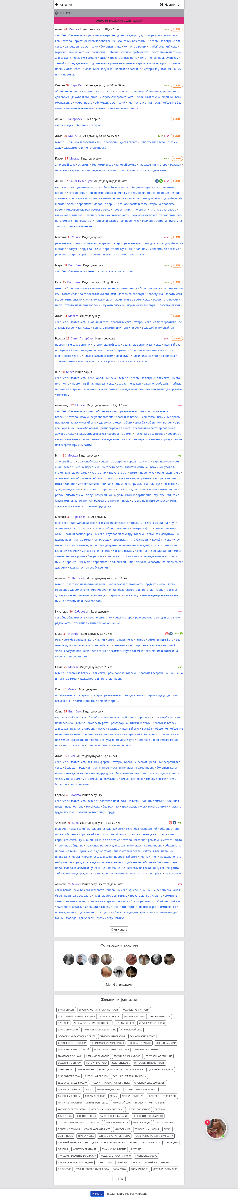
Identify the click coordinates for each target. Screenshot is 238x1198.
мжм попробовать (156, 383)
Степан (60, 85)
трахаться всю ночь (123, 58)
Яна (57, 372)
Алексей (60, 578)
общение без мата (166, 1042)
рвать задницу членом (108, 873)
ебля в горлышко (105, 478)
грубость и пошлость (160, 584)
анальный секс (65, 165)
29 (69, 578)
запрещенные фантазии (81, 46)
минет (101, 640)
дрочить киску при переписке (87, 562)
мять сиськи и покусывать (100, 779)
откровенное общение (142, 91)
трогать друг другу (99, 506)
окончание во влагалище (154, 551)
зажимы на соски (139, 868)
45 (64, 282)
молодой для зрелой (80, 918)
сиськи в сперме (132, 779)
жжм (58, 534)
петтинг (139, 840)
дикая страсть (129, 142)
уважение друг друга (120, 740)
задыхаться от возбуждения (89, 567)
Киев (75, 823)
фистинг (83, 165)
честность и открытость (144, 102)
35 (66, 158)
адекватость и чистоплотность (117, 108)
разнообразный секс (122, 673)
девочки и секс (124, 645)
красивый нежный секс (123, 728)
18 (64, 119)
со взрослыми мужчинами (98, 294)
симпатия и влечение (79, 108)
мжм (58, 640)
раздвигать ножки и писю (111, 500)
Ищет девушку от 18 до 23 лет (100, 29)
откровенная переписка (109, 198)
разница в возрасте (101, 35)
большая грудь (111, 46)
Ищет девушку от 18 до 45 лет (99, 136)
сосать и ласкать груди (131, 361)
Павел (59, 158)
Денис (59, 181)
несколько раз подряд (150, 434)
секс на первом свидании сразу (149, 439)
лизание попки (81, 500)
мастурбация (64, 125)
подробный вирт (125, 857)
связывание (63, 890)
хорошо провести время (72, 1109)
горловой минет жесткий (72, 52)
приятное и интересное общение (97, 623)
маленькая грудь (168, 473)
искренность (83, 102)
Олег (58, 689)
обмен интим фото (161, 640)
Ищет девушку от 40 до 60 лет (106, 85)
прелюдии (111, 142)
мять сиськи (73, 299)
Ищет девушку (91, 158)
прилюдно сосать (148, 562)
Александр (62, 405)
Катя (58, 282)
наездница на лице (146, 356)
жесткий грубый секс (135, 52)
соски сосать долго (77, 656)
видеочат (61, 829)
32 (67, 85)
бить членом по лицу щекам (159, 58)
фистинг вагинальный (158, 851)
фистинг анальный (70, 907)
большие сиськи (78, 288)
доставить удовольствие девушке (94, 545)
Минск (72, 136)
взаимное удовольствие (96, 417)
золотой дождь (126, 165)
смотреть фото (134, 193)
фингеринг (129, 907)
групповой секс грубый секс (125, 534)
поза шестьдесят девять (135, 545)
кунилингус (160, 523)
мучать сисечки (114, 305)
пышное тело (74, 806)
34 (65, 316)
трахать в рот (118, 473)
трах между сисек (133, 806)
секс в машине (165, 528)
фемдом (153, 840)
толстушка (156, 294)
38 (65, 265)
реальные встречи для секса (143, 243)
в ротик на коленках (121, 63)
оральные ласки (139, 461)
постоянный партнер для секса (93, 383)
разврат (175, 165)
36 (71, 611)
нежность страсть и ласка (88, 728)
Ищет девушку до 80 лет (110, 181)
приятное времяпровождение (95, 41)
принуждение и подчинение (86, 63)
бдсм (58, 895)
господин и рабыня (105, 52)
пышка (120, 918)
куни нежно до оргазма (135, 478)
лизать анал (98, 473)
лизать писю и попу (79, 495)
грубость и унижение (151, 170)
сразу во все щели (76, 651)
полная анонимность (116, 484)
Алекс (59, 29)
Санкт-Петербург (81, 181)
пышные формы (99, 762)
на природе (101, 539)
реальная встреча (151, 673)
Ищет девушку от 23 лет (96, 667)
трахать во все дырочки (154, 63)
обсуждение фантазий (110, 102)
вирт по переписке (166, 461)
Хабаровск (75, 119)
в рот (135, 328)
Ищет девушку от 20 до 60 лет (107, 578)
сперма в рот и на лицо (123, 556)
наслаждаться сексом (98, 356)
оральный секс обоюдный (155, 97)
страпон (132, 834)
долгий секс (112, 344)
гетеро (67, 41)
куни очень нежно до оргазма (99, 840)
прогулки (73, 249)
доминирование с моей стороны (97, 701)
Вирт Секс (77, 85)
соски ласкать (79, 784)
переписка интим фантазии (130, 539)
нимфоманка (167, 907)
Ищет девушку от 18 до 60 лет (100, 823)
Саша (58, 667)
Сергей (60, 795)
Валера (60, 338)
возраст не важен (129, 383)
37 (66, 181)
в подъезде (69, 294)
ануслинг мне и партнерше (132, 495)
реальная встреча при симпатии (77, 254)
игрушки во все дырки (142, 305)
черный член (149, 857)
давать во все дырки (132, 294)
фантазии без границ (132, 41)
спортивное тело (153, 142)
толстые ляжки (170, 305)
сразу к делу (105, 918)
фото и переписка (79, 204)
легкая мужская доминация (103, 299)
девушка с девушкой (161, 534)
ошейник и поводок (129, 1162)
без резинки (103, 495)
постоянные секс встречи (72, 344)
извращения (147, 165)
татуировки (167, 215)
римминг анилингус (146, 484)
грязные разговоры (163, 209)
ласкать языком (124, 551)
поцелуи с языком (69, 1129)
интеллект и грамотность (117, 97)
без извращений (145, 829)
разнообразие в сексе (133, 204)
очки (112, 590)
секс (91, 378)
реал (117, 617)
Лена (58, 119)
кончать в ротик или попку (111, 328)
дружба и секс (91, 249)
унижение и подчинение (108, 868)
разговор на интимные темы (86, 584)
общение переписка (69, 91)
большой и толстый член (84, 142)
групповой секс (113, 834)
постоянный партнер (112, 350)
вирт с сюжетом (73, 745)
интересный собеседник (140, 734)
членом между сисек (69, 773)
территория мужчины (118, 249)
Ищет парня (91, 119)
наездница (88, 350)
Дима (58, 136)
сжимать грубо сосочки (127, 651)
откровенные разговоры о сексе (88, 209)
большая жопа (150, 288)
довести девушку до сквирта (136, 35)
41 (65, 29)
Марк (58, 265)
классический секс (83, 422)
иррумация (99, 590)
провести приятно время (130, 209)
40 (67, 795)
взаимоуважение (68, 1029)
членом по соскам (67, 779)
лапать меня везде (97, 1102)
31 (65, 634)
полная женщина (121, 562)
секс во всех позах (144, 215)
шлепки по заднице (127, 69)
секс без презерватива (160, 322)
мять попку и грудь (102, 812)
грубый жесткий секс (163, 46)
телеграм (63, 395)
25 (65, 667)
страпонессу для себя (97, 857)
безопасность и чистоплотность (107, 215)
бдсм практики (141, 901)
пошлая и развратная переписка (117, 221)
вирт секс (61, 187)
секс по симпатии (100, 617)
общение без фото (156, 862)
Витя (58, 455)
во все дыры (147, 907)
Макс (58, 634)
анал (58, 467)
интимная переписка (102, 767)
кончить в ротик (135, 46)
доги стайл (123, 356)
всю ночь (89, 389)
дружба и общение (84, 97)
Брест (70, 372)
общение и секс (107, 411)
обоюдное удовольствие (72, 590)
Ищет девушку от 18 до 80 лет (107, 405)
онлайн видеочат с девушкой (119, 21)
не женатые (173, 873)
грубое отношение (116, 528)
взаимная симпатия (68, 215)
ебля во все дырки (125, 912)
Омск (71, 756)
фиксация (146, 912)
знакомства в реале (127, 851)
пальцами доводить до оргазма (157, 249)
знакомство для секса (91, 434)
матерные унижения (158, 69)
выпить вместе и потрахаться (111, 1049)
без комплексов (102, 165)
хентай (59, 63)
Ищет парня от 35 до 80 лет (101, 282)
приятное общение (160, 193)
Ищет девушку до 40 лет (96, 634)
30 (63, 372)
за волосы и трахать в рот (95, 361)
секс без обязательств (70, 35)
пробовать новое (148, 645)
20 (65, 136)
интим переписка (87, 467)
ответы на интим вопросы (83, 305)
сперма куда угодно (83, 58)
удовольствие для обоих (145, 198)
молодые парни (104, 204)
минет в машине (136, 467)
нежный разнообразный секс (84, 534)
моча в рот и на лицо (96, 551)
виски (103, 58)
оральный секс (121, 322)
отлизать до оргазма (132, 489)
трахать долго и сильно (146, 895)
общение (81, 125)
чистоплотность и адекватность (121, 389)
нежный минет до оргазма (163, 389)
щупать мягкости (160, 1016)
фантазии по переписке (99, 489)
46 (64, 689)
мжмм (96, 288)
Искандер (61, 611)
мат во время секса (137, 299)
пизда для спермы (67, 857)
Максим (60, 237)
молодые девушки (76, 868)
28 (67, 338)
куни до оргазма (76, 473)
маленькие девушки (98, 69)
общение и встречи (96, 243)
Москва (74, 29)
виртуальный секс (82, 187)
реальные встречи (67, 243)
